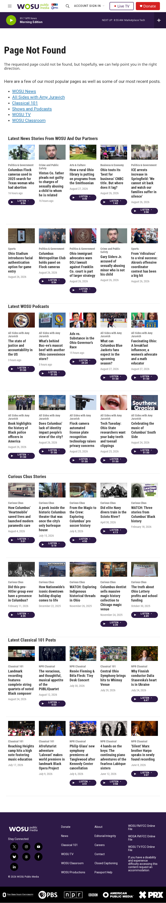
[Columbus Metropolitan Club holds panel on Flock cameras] (52, 235)
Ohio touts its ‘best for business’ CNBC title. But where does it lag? (111, 179)
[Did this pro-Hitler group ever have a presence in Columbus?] (21, 569)
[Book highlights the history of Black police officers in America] (21, 402)
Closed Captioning (106, 863)
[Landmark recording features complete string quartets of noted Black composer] (21, 653)
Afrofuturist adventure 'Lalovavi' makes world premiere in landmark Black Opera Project (52, 757)
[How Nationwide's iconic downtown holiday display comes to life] (52, 569)
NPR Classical (47, 666)
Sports (12, 248)
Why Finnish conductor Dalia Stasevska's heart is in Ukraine (144, 678)
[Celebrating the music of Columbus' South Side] (144, 402)
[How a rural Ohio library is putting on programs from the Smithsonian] (83, 152)
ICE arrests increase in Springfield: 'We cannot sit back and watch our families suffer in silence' (143, 183)
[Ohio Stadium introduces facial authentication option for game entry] (21, 235)
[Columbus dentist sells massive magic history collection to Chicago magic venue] (113, 569)
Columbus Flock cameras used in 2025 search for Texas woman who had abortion (21, 179)
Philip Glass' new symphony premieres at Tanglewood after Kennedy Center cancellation (82, 757)
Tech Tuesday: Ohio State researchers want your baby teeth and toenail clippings (113, 434)
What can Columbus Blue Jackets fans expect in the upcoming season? (111, 352)
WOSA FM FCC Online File (141, 838)
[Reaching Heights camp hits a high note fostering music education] (21, 728)
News (64, 836)
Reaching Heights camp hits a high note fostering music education (21, 753)
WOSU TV (21, 114)
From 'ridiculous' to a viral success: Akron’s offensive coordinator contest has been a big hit (144, 264)
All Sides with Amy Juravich (38, 97)
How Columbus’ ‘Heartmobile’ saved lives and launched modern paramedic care (20, 517)
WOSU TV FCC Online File (141, 848)
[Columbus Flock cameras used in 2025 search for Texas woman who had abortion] (21, 152)
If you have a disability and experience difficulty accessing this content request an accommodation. (142, 864)
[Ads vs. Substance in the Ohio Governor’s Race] (83, 320)
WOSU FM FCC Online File (141, 827)
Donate (149, 6)
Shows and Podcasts (32, 108)
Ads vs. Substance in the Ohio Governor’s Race (82, 340)
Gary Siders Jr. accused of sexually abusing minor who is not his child (112, 266)
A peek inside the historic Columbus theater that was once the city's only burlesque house (52, 519)
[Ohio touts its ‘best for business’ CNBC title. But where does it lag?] (113, 152)
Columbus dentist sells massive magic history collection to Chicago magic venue (113, 598)
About (98, 826)
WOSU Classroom (29, 120)
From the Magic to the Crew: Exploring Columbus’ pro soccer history (83, 517)
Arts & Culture (78, 165)
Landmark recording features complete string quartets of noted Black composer (21, 682)
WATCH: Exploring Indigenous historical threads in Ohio (83, 593)
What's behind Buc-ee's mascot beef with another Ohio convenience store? (52, 350)
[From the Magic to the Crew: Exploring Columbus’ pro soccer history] (83, 490)
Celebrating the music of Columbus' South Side (143, 430)
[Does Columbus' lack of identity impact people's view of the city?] (52, 402)
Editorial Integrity (105, 836)
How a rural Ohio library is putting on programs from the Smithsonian (83, 176)
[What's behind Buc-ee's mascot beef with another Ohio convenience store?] (52, 320)
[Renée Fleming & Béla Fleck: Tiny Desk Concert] (83, 653)
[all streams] (160, 20)
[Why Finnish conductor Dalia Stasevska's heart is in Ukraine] (144, 653)
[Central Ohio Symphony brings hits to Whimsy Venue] (113, 653)
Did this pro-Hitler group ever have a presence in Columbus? (20, 593)
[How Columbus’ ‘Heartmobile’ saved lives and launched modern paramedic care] (21, 490)
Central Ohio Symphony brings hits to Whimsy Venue (113, 678)
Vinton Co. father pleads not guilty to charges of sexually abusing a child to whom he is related (51, 184)
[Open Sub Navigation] (103, 6)
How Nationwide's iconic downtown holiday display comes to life (52, 593)
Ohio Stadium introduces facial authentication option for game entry (20, 262)
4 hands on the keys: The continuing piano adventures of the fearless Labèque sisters (113, 757)
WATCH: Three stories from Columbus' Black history (143, 514)
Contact (100, 854)
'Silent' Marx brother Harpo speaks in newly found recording (143, 753)
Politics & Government (20, 165)
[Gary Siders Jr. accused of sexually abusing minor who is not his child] (113, 235)
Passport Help (103, 872)
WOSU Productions (73, 872)
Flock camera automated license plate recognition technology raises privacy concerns (83, 434)
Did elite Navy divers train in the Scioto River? (113, 512)
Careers (100, 845)
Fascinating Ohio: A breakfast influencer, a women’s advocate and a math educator (144, 352)
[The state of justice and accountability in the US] (21, 320)
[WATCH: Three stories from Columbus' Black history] (144, 490)
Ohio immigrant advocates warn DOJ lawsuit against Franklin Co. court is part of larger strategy (82, 264)
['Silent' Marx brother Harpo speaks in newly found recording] (144, 728)
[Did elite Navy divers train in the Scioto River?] (113, 490)
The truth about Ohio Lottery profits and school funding (144, 593)
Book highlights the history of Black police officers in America (19, 432)
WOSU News (24, 91)
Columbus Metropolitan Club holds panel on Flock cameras (52, 260)
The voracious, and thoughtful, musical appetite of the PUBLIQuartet (51, 680)
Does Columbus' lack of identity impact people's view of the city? (51, 430)
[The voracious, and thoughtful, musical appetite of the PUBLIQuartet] (52, 653)
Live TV (123, 6)
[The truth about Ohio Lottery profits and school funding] (144, 569)
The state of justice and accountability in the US (20, 347)
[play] (11, 20)
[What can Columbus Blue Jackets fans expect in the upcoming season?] (113, 320)
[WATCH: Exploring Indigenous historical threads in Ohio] (83, 569)
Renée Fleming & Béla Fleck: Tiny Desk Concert (82, 675)
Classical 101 (25, 103)
